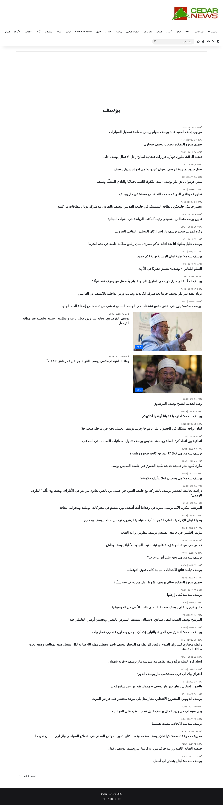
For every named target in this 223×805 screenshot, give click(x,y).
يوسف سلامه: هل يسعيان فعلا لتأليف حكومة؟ (171, 478)
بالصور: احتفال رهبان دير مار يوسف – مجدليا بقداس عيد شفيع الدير (156, 686)
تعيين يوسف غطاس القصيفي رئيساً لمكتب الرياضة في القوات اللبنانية (155, 219)
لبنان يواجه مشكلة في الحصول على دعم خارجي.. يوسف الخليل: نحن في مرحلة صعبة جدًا (141, 428)
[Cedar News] (196, 13)
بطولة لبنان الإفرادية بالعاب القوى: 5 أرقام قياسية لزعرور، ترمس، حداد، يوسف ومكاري (142, 520)
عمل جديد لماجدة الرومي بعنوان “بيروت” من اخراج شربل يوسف (158, 169)
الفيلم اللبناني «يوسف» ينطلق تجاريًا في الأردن (170, 269)
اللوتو (7, 31)
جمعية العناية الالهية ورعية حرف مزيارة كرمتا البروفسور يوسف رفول (155, 748)
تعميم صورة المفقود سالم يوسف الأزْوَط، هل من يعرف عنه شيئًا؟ (158, 582)
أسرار (169, 31)
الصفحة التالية (30, 776)
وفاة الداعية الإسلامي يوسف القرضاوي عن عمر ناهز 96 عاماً (88, 361)
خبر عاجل (199, 31)
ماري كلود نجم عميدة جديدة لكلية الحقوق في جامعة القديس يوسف (156, 466)
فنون (98, 31)
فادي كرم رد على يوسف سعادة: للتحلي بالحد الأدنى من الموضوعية (157, 607)
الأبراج (17, 31)
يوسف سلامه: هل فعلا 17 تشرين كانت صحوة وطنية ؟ (165, 453)
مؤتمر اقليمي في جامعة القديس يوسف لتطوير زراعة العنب (161, 532)
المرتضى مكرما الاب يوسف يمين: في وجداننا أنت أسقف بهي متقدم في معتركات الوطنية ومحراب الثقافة (130, 508)
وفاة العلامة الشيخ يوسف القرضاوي (177, 404)
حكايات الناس (132, 31)
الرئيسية (214, 31)
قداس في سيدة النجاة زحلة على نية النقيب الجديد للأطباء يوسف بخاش (154, 545)
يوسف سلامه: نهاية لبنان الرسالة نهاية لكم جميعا (169, 256)
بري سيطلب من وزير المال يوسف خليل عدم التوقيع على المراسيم (157, 711)
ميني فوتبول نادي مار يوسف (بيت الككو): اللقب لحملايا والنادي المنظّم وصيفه (149, 182)
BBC (187, 31)
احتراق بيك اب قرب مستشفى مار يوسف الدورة (169, 674)
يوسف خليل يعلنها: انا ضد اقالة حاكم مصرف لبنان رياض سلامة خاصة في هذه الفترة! (145, 244)
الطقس (28, 31)
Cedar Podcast (83, 31)
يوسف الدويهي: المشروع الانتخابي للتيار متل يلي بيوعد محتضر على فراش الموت (147, 699)
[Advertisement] (111, 81)
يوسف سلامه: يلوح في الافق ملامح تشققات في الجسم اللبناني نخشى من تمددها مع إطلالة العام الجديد (131, 306)
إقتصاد (108, 31)
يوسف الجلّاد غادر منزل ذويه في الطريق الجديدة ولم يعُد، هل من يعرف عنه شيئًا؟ (147, 281)
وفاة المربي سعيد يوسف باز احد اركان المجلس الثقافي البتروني (158, 231)
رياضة (119, 31)
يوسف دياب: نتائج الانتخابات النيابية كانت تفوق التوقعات (164, 570)
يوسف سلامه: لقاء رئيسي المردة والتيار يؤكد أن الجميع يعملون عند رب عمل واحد (147, 632)
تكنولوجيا (148, 31)
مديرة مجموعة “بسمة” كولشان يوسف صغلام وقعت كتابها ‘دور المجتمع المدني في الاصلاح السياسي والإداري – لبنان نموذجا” (118, 736)
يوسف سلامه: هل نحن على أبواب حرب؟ (174, 557)
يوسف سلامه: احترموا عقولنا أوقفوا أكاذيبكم (172, 416)
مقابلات (48, 31)
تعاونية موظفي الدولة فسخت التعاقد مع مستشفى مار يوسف (160, 194)
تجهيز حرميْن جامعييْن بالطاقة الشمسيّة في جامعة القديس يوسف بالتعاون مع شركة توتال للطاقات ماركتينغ (129, 206)
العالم (159, 31)
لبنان (179, 31)
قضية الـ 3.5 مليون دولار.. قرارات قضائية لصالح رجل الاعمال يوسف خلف (152, 157)
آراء (38, 31)
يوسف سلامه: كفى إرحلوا (184, 595)
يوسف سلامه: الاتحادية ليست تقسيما (177, 723)
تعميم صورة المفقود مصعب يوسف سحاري (173, 144)
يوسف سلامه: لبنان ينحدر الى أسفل (177, 761)
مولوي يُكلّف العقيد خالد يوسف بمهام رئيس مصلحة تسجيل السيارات (155, 132)
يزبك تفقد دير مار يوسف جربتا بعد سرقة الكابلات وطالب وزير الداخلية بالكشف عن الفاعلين (140, 293)
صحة (59, 31)
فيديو (68, 31)
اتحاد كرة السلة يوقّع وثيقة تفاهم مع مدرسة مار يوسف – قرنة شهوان (155, 661)
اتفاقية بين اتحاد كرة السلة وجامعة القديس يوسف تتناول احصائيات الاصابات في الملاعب (142, 441)
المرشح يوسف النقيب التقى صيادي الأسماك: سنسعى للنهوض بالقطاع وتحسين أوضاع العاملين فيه (136, 619)
